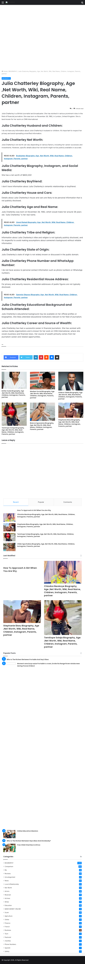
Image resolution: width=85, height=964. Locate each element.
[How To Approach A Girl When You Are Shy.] (22, 563)
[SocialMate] (10, 2)
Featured (8, 937)
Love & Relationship (12, 884)
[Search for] (82, 3)
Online (7, 919)
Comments (67, 502)
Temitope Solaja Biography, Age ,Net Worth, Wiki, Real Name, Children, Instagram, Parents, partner (13, 431)
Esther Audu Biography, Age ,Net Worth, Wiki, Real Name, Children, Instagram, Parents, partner (14, 394)
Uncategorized (10, 877)
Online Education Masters (27, 831)
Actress (7, 898)
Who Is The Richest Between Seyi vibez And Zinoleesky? (29, 841)
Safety (7, 951)
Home (5, 71)
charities (8, 941)
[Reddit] (46, 357)
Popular (41, 502)
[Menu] (3, 3)
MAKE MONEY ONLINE (13, 909)
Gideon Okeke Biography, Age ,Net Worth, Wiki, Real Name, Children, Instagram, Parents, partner (70, 395)
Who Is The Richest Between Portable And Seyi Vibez (28, 659)
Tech (6, 934)
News (7, 881)
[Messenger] (51, 357)
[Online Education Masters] (9, 834)
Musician (8, 895)
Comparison (9, 866)
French (7, 927)
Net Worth (8, 888)
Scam (7, 912)
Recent (16, 502)
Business (8, 930)
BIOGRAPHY (13, 71)
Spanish (7, 948)
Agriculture (8, 916)
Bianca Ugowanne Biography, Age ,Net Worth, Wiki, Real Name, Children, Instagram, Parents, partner (42, 426)
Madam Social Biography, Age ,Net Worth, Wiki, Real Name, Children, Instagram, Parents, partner (42, 394)
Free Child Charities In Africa (28, 845)
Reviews (8, 873)
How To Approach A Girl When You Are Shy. (34, 510)
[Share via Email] (57, 357)
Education (8, 905)
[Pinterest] (41, 357)
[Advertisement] (42, 21)
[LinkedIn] (36, 357)
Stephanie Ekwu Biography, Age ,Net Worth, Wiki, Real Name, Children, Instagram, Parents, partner (69, 423)
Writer (7, 902)
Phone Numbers (10, 944)
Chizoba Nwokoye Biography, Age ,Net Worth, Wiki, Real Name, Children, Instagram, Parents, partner (62, 591)
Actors (7, 891)
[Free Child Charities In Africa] (9, 848)
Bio (6, 870)
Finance (7, 923)
